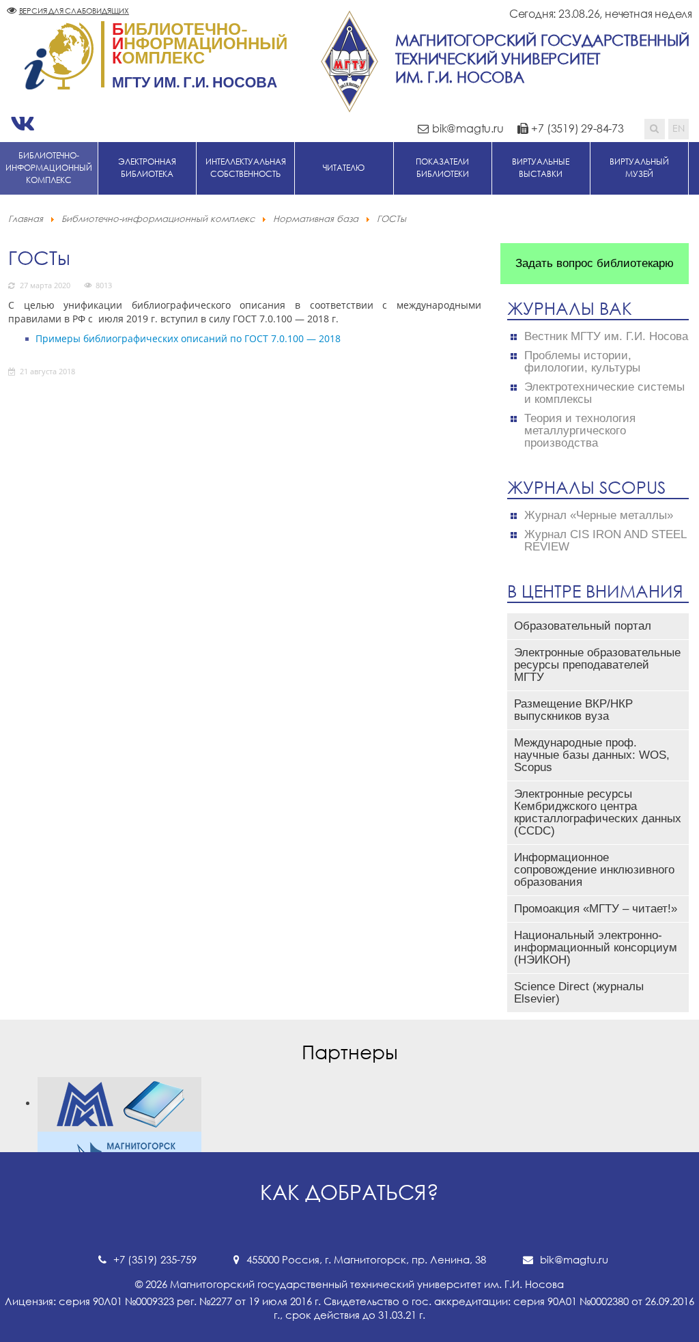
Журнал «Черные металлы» (598, 515)
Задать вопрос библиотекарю (594, 263)
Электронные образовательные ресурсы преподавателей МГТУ (597, 665)
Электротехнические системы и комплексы (604, 393)
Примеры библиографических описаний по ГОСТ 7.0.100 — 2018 (188, 338)
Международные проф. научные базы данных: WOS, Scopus (592, 755)
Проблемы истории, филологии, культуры (582, 362)
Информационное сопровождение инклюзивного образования (594, 870)
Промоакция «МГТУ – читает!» (595, 908)
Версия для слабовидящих (74, 10)
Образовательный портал (582, 625)
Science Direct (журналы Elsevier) (579, 992)
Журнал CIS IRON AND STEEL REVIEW (605, 541)
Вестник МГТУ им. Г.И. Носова (606, 337)
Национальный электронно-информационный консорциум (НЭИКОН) (595, 947)
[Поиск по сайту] (654, 129)
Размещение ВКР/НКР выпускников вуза (573, 710)
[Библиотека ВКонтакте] (22, 124)
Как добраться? (349, 1192)
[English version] (678, 129)
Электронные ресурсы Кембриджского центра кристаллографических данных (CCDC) (597, 812)
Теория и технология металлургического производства (580, 431)
